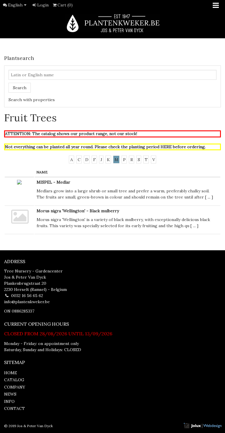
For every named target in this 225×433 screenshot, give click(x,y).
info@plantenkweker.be (27, 301)
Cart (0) (65, 5)
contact (14, 408)
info (9, 401)
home (10, 372)
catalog (14, 379)
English (15, 5)
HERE (166, 146)
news (10, 394)
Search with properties (31, 99)
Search (19, 87)
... (209, 197)
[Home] (112, 23)
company (14, 387)
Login (43, 5)
